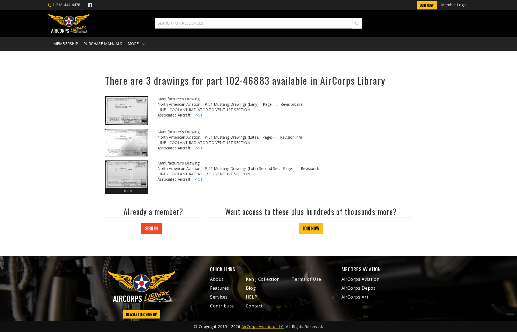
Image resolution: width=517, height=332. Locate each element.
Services (219, 297)
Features (219, 288)
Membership (65, 43)
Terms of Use (306, 279)
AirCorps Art (355, 297)
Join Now (427, 5)
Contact (254, 306)
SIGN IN (151, 228)
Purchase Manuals (102, 43)
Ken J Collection (263, 279)
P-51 (198, 115)
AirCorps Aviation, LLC (263, 326)
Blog (251, 288)
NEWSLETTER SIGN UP (141, 314)
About (216, 279)
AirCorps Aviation (360, 279)
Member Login (454, 4)
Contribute (222, 306)
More (134, 43)
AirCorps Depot (358, 288)
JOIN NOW (311, 228)
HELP (251, 297)
